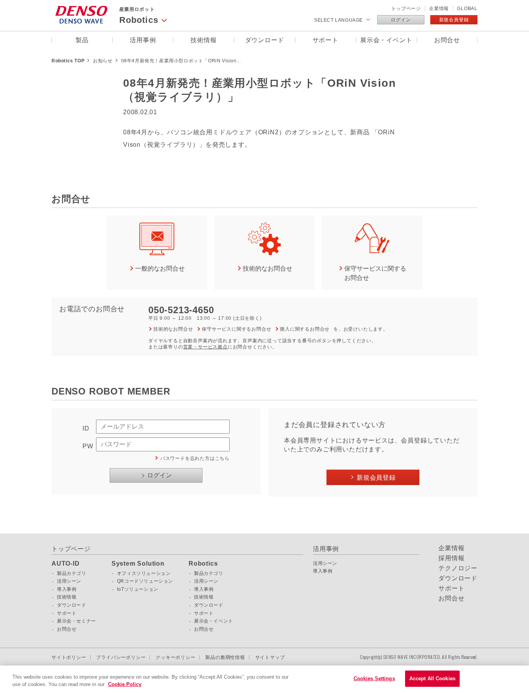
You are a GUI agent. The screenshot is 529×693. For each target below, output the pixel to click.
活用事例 (143, 40)
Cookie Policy (124, 685)
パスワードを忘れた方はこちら (195, 458)
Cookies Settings (374, 678)
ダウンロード (264, 40)
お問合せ (447, 40)
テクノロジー (457, 568)
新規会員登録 (454, 19)
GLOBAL (467, 8)
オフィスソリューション (144, 573)
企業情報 (439, 8)
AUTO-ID (66, 564)
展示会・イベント (386, 40)
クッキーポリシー (175, 657)
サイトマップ (270, 657)
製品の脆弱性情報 (225, 657)
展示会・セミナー (76, 621)
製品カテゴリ (71, 573)
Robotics (203, 564)
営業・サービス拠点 (205, 347)
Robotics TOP (68, 60)
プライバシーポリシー (121, 657)
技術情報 (203, 40)
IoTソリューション (137, 589)
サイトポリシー (69, 657)
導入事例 (66, 589)
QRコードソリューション (145, 581)
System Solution (138, 564)
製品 (82, 40)
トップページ (406, 8)
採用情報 (451, 558)
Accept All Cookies (432, 678)
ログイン (400, 19)
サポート (325, 40)
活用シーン (69, 581)
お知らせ (102, 60)
